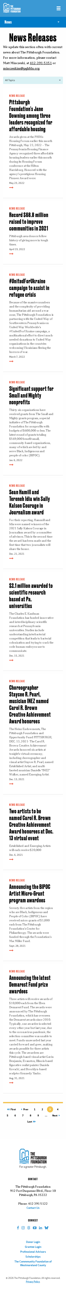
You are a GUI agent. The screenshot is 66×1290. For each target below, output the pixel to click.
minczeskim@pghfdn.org (21, 68)
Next (55, 1115)
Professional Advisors (33, 1252)
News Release (17, 96)
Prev (25, 1109)
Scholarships (33, 1257)
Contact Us (33, 1208)
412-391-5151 (41, 63)
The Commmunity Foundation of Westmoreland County (33, 1263)
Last (30, 1121)
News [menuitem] (8, 22)
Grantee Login (33, 1247)
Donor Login (33, 1242)
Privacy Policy (33, 1282)
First (12, 1109)
